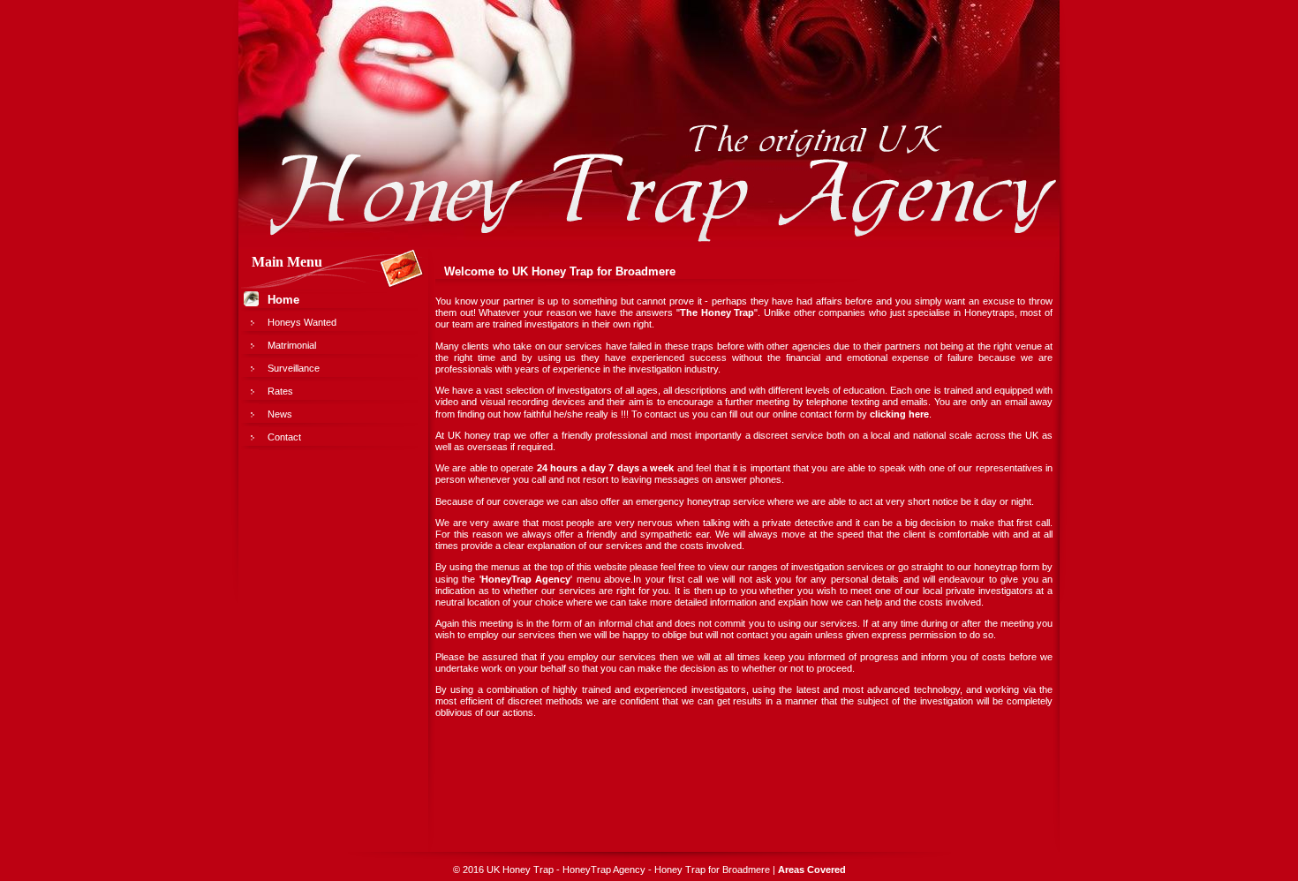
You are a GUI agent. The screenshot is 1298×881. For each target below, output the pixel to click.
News (280, 414)
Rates (280, 391)
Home (283, 299)
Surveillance (294, 368)
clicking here (899, 414)
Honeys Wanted (302, 322)
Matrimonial (292, 345)
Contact (284, 437)
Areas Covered (812, 869)
